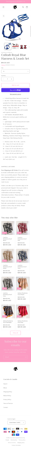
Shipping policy (21, 442)
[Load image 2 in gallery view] (15, 46)
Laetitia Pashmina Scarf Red (22, 239)
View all (15, 333)
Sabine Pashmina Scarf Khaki (23, 293)
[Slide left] (2, 47)
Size (2, 67)
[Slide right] (29, 47)
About (5, 388)
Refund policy (14, 440)
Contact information (16, 445)
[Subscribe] (25, 357)
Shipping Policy (7, 391)
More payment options (15, 94)
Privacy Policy (7, 399)
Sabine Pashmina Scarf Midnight (8, 321)
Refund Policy (7, 395)
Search (5, 384)
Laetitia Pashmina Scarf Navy (22, 267)
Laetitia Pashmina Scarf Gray (7, 294)
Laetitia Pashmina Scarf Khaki (7, 267)
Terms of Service (8, 403)
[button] (3, 7)
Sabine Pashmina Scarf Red (23, 321)
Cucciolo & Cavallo (14, 437)
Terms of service (12, 442)
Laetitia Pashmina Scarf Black (7, 239)
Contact (5, 407)
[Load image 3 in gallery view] (23, 46)
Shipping (3, 65)
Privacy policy (22, 440)
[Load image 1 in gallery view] (7, 46)
